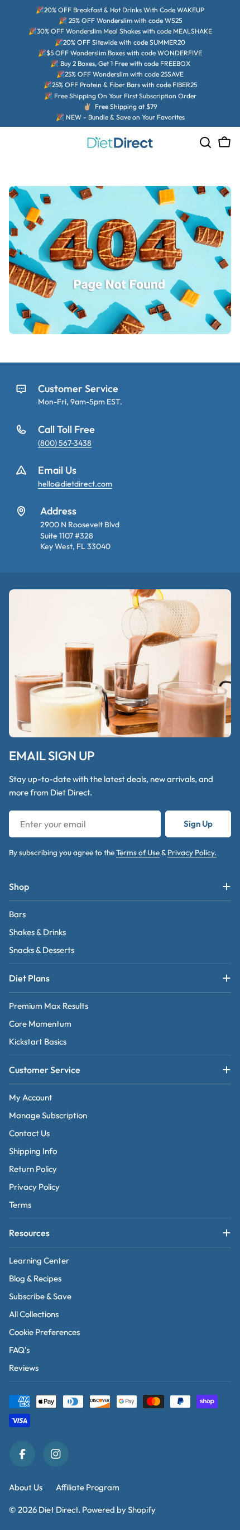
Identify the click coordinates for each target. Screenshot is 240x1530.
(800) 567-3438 (65, 443)
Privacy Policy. (192, 852)
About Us (25, 1487)
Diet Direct (58, 1509)
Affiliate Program (87, 1487)
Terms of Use (138, 852)
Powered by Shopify (119, 1509)
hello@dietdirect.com (75, 484)
